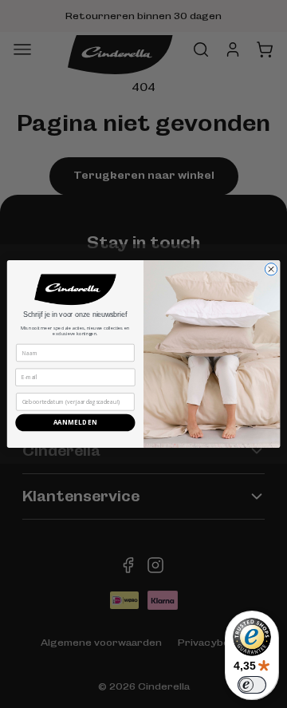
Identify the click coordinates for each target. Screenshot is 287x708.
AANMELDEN (75, 422)
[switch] (252, 685)
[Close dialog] (271, 269)
